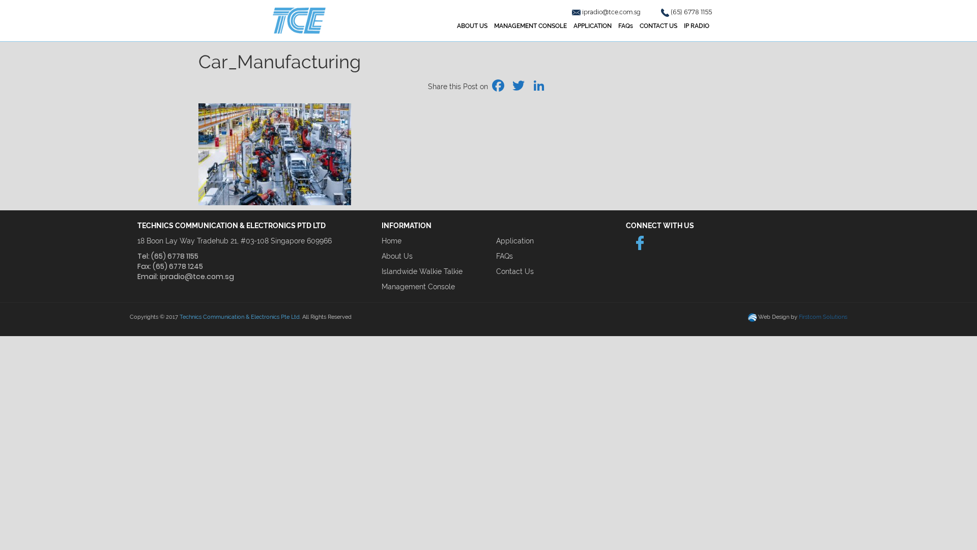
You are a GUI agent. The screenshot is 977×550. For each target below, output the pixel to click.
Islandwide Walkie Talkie (422, 271)
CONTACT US (658, 26)
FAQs (625, 26)
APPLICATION (592, 26)
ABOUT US (472, 26)
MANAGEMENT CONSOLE (530, 26)
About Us (397, 256)
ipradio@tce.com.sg (612, 12)
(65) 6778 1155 (691, 12)
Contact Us (515, 271)
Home (391, 241)
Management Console (418, 287)
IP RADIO (696, 26)
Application (515, 241)
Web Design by (802, 317)
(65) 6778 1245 (178, 266)
